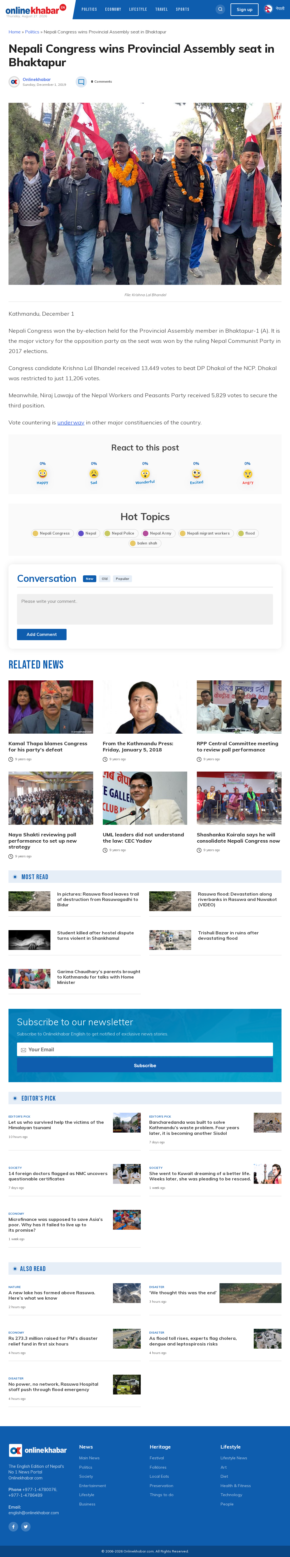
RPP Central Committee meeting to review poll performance (237, 746)
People (227, 1504)
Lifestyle (138, 9)
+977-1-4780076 (39, 1489)
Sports (182, 9)
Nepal (91, 533)
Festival (157, 1457)
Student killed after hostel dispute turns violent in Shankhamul (95, 935)
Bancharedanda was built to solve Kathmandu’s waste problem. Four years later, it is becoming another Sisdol (194, 1128)
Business (87, 1504)
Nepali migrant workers (208, 533)
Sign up (244, 9)
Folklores (158, 1467)
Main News (89, 1457)
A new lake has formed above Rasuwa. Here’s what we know (51, 1295)
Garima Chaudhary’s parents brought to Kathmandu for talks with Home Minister (98, 977)
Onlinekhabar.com (25, 1478)
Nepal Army (160, 533)
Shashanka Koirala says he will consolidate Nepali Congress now (238, 838)
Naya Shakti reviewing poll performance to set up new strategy (42, 841)
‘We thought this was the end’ (183, 1292)
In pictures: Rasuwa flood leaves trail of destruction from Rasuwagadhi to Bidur (98, 899)
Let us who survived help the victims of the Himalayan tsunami (56, 1125)
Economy (113, 9)
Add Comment (42, 634)
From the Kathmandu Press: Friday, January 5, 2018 (138, 746)
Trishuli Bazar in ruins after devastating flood (228, 935)
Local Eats (159, 1476)
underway (70, 422)
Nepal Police (123, 533)
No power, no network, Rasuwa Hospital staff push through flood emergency (53, 1386)
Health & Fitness (236, 1485)
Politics (89, 9)
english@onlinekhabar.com (33, 1512)
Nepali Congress (55, 533)
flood (250, 533)
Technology (231, 1494)
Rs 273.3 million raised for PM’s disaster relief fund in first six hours (53, 1341)
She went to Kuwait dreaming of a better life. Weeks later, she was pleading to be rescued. (200, 1176)
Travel (161, 9)
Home (14, 32)
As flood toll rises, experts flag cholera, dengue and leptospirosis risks (193, 1341)
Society (86, 1476)
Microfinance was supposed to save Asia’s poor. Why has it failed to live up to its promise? (55, 1225)
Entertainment (92, 1485)
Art (224, 1467)
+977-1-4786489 (25, 1495)
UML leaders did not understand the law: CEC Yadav (143, 838)
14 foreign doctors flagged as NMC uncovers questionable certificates (58, 1176)
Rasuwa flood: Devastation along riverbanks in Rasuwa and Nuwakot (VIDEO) (237, 899)
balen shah (147, 543)
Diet (224, 1476)
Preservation (161, 1485)
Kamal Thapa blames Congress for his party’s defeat (47, 746)
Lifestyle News (234, 1457)
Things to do (162, 1494)
